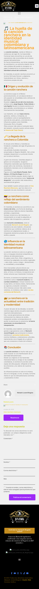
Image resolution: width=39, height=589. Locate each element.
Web (5, 479)
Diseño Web (27, 580)
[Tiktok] (24, 573)
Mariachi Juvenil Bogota (23, 17)
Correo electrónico (10, 470)
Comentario (8, 438)
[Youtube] (15, 573)
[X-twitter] (21, 573)
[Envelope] (27, 573)
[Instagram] (18, 573)
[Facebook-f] (12, 573)
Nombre (7, 462)
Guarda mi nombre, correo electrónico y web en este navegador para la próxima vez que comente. (19, 489)
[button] (37, 6)
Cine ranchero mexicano (12, 412)
